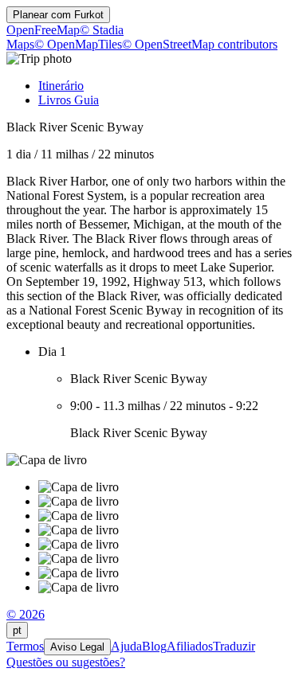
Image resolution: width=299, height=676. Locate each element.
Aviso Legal (77, 647)
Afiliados (190, 646)
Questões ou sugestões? (65, 662)
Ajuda (126, 646)
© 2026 (25, 614)
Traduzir (234, 646)
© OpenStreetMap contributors (199, 44)
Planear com (58, 15)
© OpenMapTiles (78, 44)
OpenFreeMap (43, 30)
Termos (25, 646)
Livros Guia (68, 100)
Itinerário (61, 85)
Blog (154, 646)
